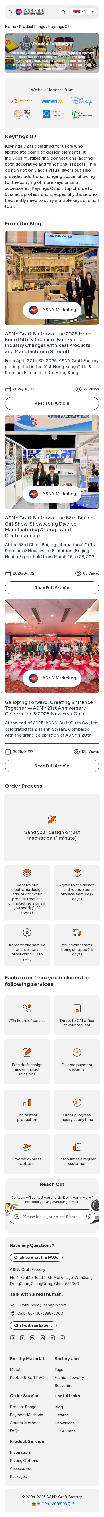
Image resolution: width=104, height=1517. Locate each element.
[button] (83, 11)
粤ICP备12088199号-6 (55, 1504)
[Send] (88, 1216)
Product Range (32, 26)
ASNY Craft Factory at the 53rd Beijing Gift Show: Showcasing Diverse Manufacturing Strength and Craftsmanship (49, 526)
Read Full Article (52, 403)
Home (10, 26)
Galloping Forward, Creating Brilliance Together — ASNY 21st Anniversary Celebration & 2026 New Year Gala (49, 708)
